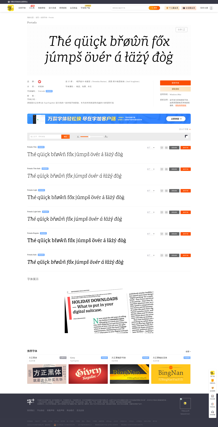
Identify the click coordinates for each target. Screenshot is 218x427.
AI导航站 (139, 421)
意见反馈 (80, 410)
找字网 (63, 421)
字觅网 (95, 421)
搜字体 (155, 421)
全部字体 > (45, 17)
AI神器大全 (123, 421)
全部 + (188, 351)
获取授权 (175, 89)
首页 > (38, 17)
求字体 (56, 421)
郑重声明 (50, 410)
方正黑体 (33, 358)
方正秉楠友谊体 (160, 358)
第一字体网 (70, 421)
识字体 (50, 421)
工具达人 (131, 421)
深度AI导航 (147, 421)
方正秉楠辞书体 (118, 358)
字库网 (78, 421)
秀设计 (89, 421)
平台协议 (40, 410)
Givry (72, 358)
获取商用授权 (180, 105)
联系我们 (31, 410)
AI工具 (116, 421)
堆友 (83, 421)
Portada (51, 17)
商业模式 (70, 410)
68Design (108, 421)
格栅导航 (101, 421)
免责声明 (60, 410)
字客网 (44, 421)
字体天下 (37, 421)
